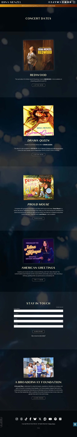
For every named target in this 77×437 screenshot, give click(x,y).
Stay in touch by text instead (38, 335)
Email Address (17, 308)
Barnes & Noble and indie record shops (52, 148)
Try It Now (38, 279)
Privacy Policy (51, 423)
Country (16, 318)
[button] (75, 424)
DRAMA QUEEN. (47, 144)
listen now (39, 85)
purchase (38, 218)
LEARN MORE (51, 5)
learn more (38, 398)
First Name (16, 313)
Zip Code (16, 324)
